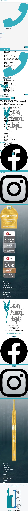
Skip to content (3, 0)
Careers (2, 33)
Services (6, 96)
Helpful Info (7, 131)
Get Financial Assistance (10, 139)
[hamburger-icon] (26, 47)
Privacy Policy (16, 510)
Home (6, 94)
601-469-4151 (14, 135)
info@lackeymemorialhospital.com (14, 136)
